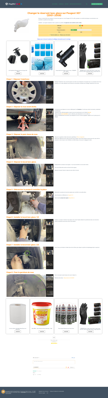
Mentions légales (42, 392)
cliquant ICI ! (70, 195)
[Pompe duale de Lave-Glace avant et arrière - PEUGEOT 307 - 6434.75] (66, 56)
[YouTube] (19, 4)
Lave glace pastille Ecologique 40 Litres (42, 70)
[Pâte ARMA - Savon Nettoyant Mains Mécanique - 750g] (41, 314)
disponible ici (71, 197)
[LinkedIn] (21, 4)
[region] (30, 92)
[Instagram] (17, 4)
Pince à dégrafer (80, 137)
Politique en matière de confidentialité (57, 391)
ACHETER (18, 73)
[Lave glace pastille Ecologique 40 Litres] (42, 56)
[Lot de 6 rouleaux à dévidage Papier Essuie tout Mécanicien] (17, 314)
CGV (47, 392)
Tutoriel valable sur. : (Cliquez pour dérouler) (60, 34)
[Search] (86, 4)
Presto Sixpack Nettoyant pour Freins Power (66, 328)
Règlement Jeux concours (43, 391)
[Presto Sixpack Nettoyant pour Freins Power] (66, 314)
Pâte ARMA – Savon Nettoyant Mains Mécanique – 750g (42, 328)
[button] (70, 35)
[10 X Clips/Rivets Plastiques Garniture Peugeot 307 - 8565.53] (18, 56)
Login (74, 357)
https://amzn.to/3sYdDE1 (69, 277)
